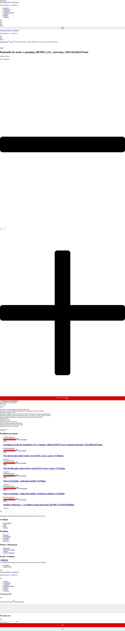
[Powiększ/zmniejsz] (62, 605)
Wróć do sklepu (19, 602)
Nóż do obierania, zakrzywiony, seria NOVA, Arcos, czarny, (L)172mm (34, 468)
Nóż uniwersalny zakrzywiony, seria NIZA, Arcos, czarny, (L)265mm (33, 456)
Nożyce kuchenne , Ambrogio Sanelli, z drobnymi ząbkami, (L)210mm (34, 493)
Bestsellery (6, 565)
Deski (11, 42)
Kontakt (5, 527)
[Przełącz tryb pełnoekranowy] (62, 606)
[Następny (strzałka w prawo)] (62, 612)
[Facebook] (1, 561)
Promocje (6, 8)
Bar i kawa (6, 541)
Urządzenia (6, 11)
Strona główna (4, 42)
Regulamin (6, 548)
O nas (5, 524)
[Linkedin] (3, 561)
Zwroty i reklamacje (8, 553)
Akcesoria (6, 17)
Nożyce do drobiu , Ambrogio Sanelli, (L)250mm (24, 481)
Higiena (5, 15)
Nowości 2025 (7, 567)
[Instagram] (5, 561)
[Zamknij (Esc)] (62, 609)
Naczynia (6, 14)
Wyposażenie (7, 9)
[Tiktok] (7, 561)
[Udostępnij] (62, 608)
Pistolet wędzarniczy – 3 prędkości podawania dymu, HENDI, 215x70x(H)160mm (38, 505)
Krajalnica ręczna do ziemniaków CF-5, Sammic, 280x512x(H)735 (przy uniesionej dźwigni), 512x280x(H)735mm (52, 445)
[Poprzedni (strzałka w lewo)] (62, 611)
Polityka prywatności (9, 550)
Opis (1, 406)
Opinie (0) (3, 430)
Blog (4, 526)
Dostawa (5, 551)
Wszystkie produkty (8, 12)
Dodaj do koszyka (61, 397)
